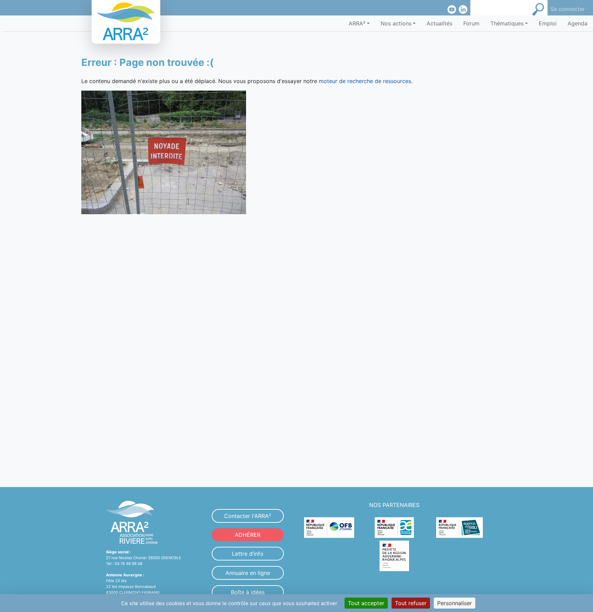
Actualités (439, 23)
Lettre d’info (248, 553)
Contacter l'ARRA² (247, 515)
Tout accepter (366, 603)
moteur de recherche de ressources (365, 81)
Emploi (548, 23)
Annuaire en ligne (247, 572)
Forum (471, 23)
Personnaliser (454, 603)
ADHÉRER (247, 534)
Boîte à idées (248, 592)
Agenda (578, 23)
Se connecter (567, 8)
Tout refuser (411, 603)
